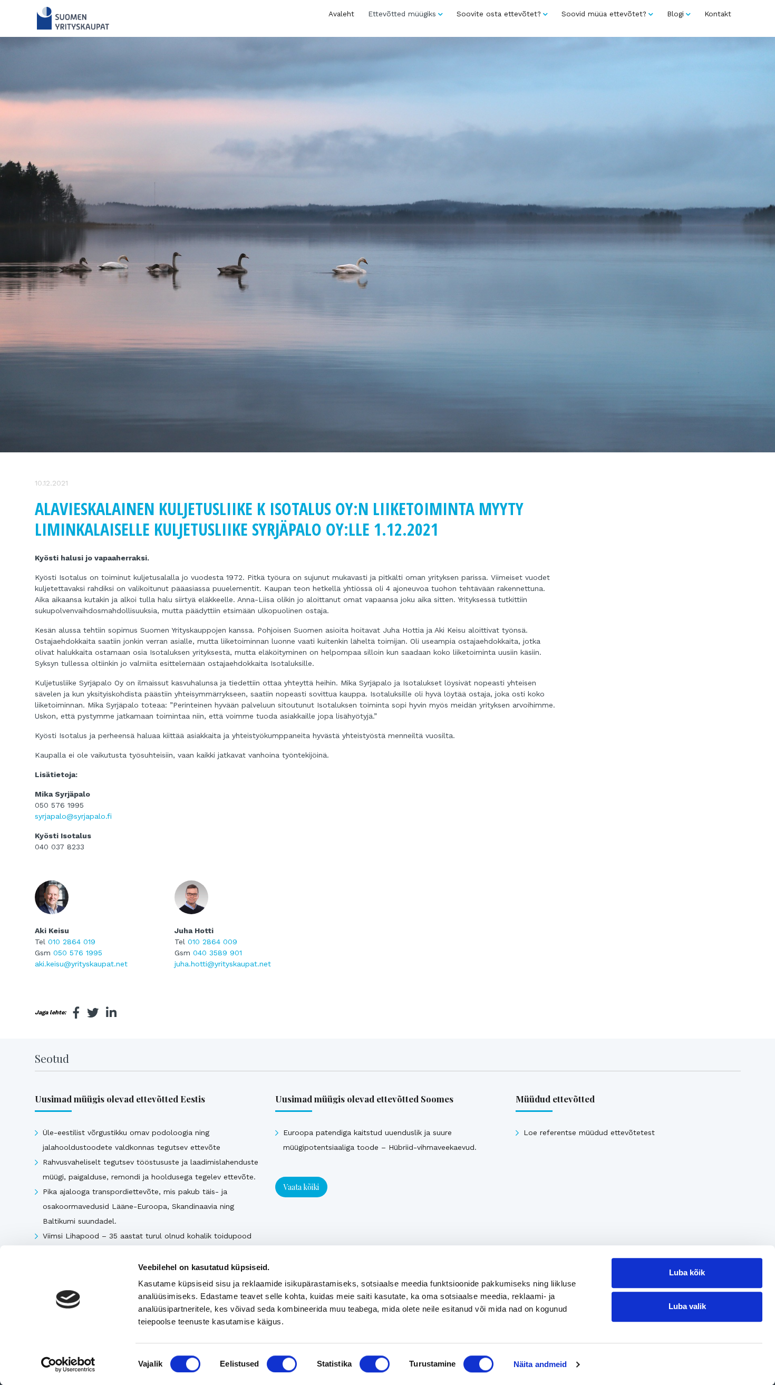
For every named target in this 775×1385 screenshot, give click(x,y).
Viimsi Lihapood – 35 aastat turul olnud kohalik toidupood (147, 1236)
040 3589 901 (217, 952)
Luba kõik (687, 1272)
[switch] (282, 1363)
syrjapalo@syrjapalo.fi (73, 816)
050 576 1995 (77, 952)
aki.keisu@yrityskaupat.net (81, 964)
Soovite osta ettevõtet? (499, 13)
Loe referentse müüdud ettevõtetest (589, 1132)
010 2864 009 (212, 941)
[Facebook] (76, 1013)
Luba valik (687, 1306)
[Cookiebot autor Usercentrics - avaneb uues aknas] (68, 1364)
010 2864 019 (71, 941)
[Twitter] (93, 1013)
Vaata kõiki (301, 1187)
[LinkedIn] (111, 1013)
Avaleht (341, 13)
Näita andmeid (540, 1364)
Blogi (675, 13)
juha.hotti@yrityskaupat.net (223, 964)
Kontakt (717, 13)
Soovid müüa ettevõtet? (603, 13)
